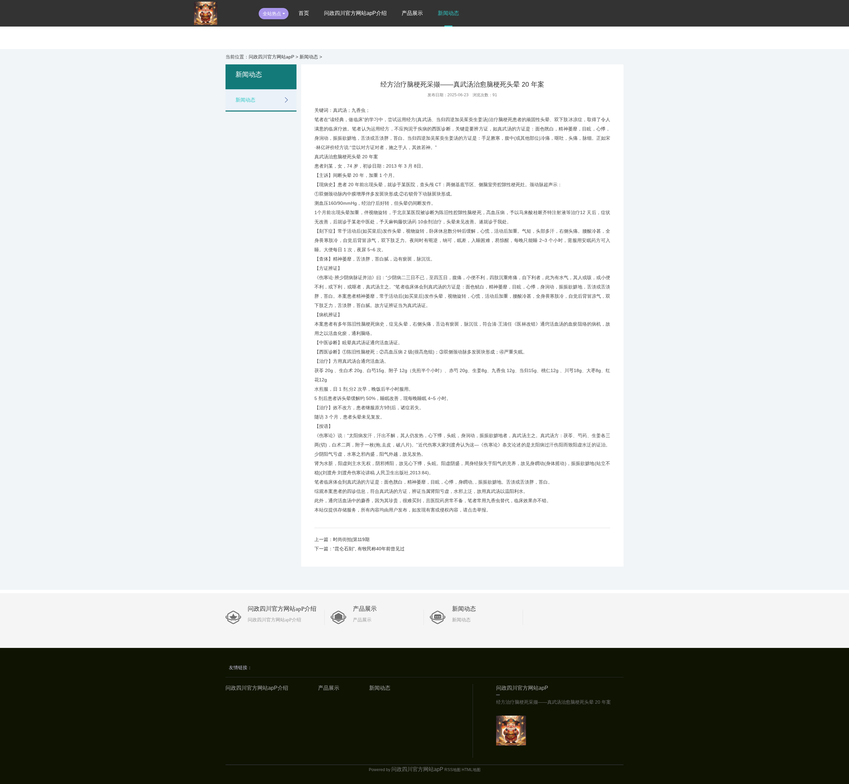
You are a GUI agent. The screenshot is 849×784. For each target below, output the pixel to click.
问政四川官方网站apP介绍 (355, 13)
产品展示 (412, 13)
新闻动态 (448, 13)
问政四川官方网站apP (271, 56)
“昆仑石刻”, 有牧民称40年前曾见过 (369, 548)
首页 (303, 13)
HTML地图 (471, 769)
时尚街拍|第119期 (351, 539)
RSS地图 (452, 769)
